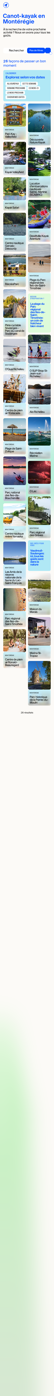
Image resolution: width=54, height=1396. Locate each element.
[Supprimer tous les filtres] (50, 53)
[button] (39, 50)
